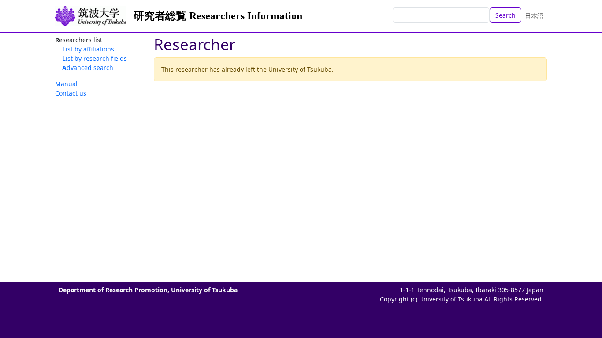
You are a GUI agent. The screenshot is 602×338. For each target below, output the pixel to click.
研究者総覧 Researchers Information (218, 16)
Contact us (70, 93)
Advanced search (87, 67)
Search (505, 15)
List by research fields (94, 58)
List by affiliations (88, 49)
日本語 (534, 15)
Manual (66, 84)
